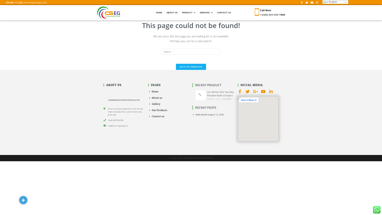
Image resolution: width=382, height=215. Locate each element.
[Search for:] (191, 51)
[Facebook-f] (301, 2)
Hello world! (201, 114)
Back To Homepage (191, 66)
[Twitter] (306, 2)
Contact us (224, 13)
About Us (172, 13)
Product (187, 13)
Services (205, 13)
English (332, 2)
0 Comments (227, 99)
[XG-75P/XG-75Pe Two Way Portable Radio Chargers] (200, 95)
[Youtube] (311, 2)
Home (159, 13)
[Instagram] (316, 2)
